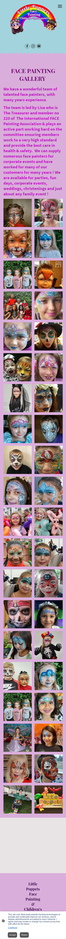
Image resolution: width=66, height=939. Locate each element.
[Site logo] (33, 20)
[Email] (39, 46)
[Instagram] (33, 46)
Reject (24, 935)
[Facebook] (27, 46)
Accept (12, 935)
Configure (12, 928)
